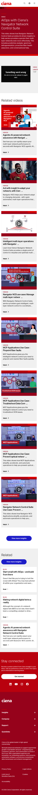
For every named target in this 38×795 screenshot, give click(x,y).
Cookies (25, 774)
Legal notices (26, 769)
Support (5, 725)
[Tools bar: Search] (24, 3)
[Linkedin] (10, 684)
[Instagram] (22, 684)
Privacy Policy (6, 769)
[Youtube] (16, 684)
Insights (5, 712)
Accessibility (6, 781)
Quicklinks (6, 732)
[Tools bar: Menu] (34, 3)
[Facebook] (27, 684)
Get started (19, 676)
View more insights (19, 538)
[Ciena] (7, 699)
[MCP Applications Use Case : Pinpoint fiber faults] (19, 330)
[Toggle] (34, 712)
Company (5, 719)
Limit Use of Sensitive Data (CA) (8, 775)
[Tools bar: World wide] (29, 3)
